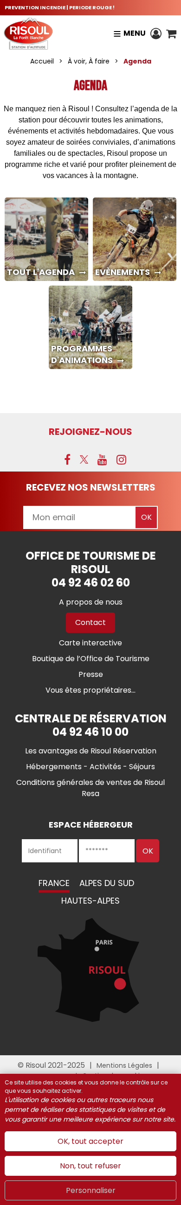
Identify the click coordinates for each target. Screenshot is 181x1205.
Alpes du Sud (106, 883)
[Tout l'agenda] (46, 239)
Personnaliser (91, 1190)
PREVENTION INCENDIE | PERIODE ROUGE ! (60, 7)
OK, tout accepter (90, 1141)
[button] (171, 33)
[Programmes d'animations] (90, 327)
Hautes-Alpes (90, 900)
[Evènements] (134, 239)
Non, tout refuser (90, 1165)
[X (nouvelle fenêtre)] (84, 459)
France (54, 883)
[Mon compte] (156, 33)
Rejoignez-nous (90, 431)
